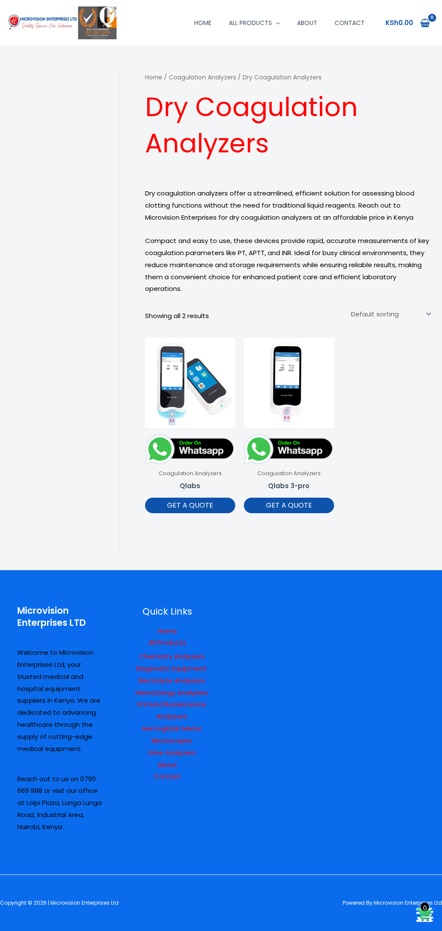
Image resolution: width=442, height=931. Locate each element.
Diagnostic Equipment (171, 668)
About (307, 23)
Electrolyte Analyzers (172, 680)
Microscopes (172, 740)
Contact (350, 23)
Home (203, 23)
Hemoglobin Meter (172, 728)
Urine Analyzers (172, 752)
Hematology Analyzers (172, 692)
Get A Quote (190, 505)
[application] (276, 23)
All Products (250, 23)
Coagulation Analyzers (202, 77)
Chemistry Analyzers (172, 656)
